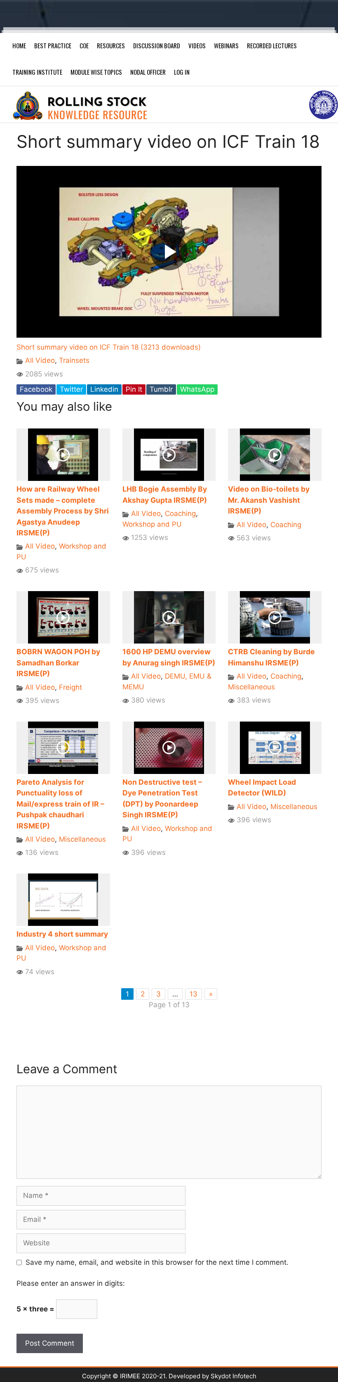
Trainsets (74, 360)
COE (84, 45)
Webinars (226, 45)
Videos (197, 45)
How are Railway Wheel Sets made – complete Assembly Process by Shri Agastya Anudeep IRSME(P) (62, 511)
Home (19, 45)
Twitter (71, 389)
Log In (182, 71)
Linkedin (104, 389)
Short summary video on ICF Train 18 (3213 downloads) (108, 347)
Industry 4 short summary (62, 934)
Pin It (134, 389)
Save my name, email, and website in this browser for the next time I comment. (157, 1262)
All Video (40, 360)
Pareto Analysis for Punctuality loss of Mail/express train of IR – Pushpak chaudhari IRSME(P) (60, 804)
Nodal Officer (148, 71)
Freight (70, 687)
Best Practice (52, 45)
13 (193, 994)
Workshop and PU (152, 524)
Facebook (36, 389)
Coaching (180, 513)
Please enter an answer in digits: (70, 1283)
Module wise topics (96, 71)
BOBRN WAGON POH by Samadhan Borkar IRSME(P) (58, 662)
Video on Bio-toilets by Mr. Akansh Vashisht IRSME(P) (269, 500)
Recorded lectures (272, 45)
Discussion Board (156, 45)
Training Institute (37, 71)
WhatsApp (197, 389)
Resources (111, 45)
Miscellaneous (251, 687)
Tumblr (161, 389)
